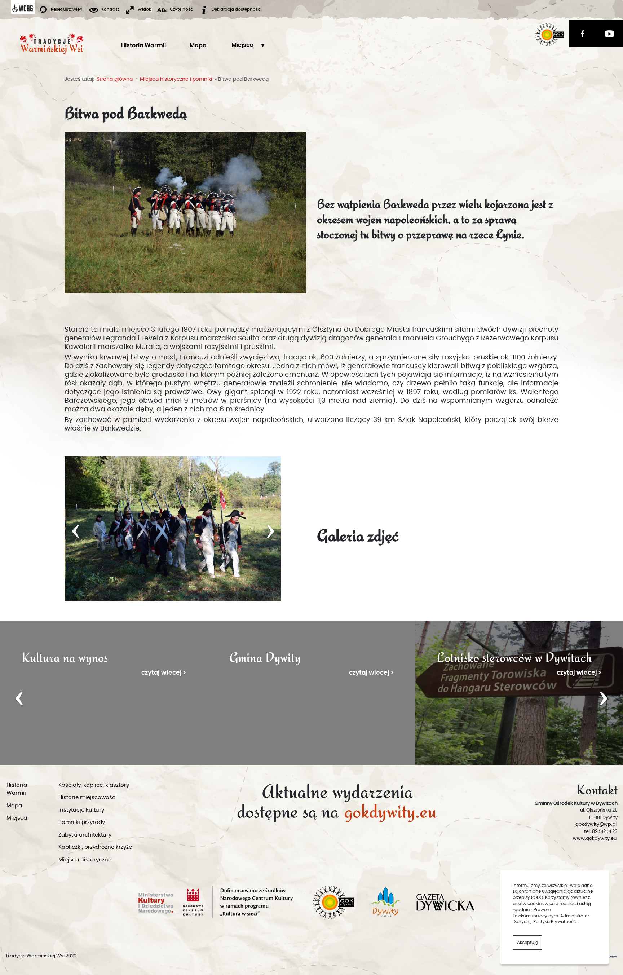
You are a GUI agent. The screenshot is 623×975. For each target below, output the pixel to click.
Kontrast (110, 9)
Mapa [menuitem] (198, 45)
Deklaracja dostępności (236, 9)
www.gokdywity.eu (595, 838)
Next (603, 696)
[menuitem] (242, 45)
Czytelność (181, 9)
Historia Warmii (16, 789)
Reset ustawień (67, 9)
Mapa (14, 805)
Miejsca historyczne (84, 859)
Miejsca (242, 45)
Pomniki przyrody (81, 822)
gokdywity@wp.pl (596, 824)
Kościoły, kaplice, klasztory (93, 785)
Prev (19, 696)
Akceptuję (527, 942)
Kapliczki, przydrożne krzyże (95, 847)
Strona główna (115, 79)
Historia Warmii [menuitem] (143, 45)
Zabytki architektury (84, 835)
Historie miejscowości (87, 797)
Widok (144, 9)
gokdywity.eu (390, 809)
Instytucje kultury (81, 810)
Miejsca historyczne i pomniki (176, 79)
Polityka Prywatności (555, 921)
